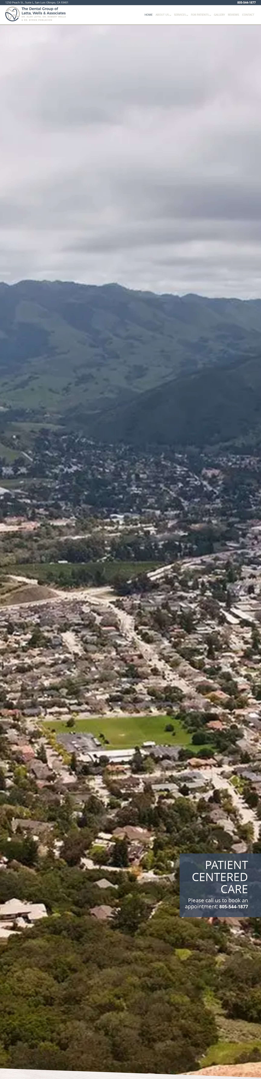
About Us (162, 14)
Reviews (233, 14)
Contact (248, 14)
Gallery (219, 14)
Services (180, 14)
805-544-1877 (246, 2)
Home (149, 14)
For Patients (200, 14)
